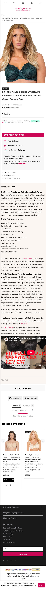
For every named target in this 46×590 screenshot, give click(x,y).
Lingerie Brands (10, 518)
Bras (13, 175)
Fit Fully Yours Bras (23, 321)
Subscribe (23, 554)
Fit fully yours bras (27, 259)
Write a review (16, 398)
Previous (3, 441)
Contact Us (22, 164)
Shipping (5, 122)
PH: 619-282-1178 (9, 542)
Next (43, 441)
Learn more (25, 588)
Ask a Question (32, 398)
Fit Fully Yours (11, 172)
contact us (23, 324)
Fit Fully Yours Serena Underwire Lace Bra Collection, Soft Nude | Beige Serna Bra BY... (33, 458)
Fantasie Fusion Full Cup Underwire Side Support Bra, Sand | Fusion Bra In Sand (12, 458)
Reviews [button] (15, 406)
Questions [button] (26, 406)
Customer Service (11, 507)
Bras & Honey (8, 327)
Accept (41, 585)
